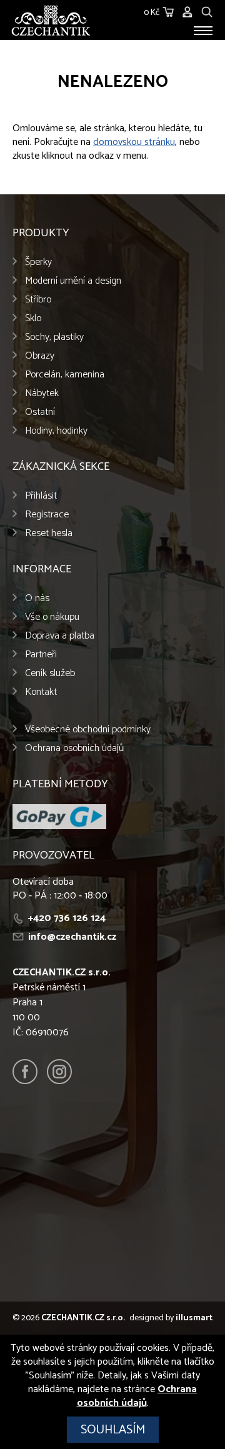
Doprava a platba (59, 635)
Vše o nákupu (52, 617)
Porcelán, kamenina (64, 374)
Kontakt (41, 692)
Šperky (38, 262)
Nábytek (42, 393)
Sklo (33, 318)
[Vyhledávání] (206, 10)
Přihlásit (41, 495)
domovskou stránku (134, 142)
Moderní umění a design (73, 280)
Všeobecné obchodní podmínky (88, 729)
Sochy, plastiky (54, 337)
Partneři (41, 654)
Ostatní (40, 412)
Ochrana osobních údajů (74, 748)
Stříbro (38, 299)
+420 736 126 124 (67, 918)
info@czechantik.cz (72, 937)
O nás (37, 598)
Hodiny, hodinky (56, 430)
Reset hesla (48, 533)
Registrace (47, 514)
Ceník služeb (50, 673)
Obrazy (39, 355)
